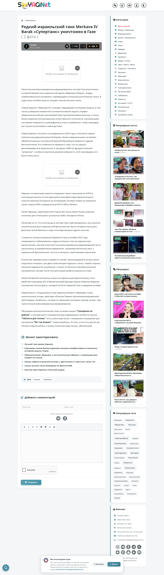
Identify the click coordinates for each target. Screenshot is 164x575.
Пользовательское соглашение (130, 532)
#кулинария (133, 458)
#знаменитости (133, 448)
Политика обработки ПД (127, 536)
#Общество (119, 425)
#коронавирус (119, 458)
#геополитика (120, 443)
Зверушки (123, 84)
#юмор (117, 498)
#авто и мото (119, 433)
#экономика (131, 494)
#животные (134, 444)
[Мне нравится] (89, 46)
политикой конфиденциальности (69, 569)
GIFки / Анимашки (127, 37)
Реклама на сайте (124, 524)
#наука (116, 463)
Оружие (122, 72)
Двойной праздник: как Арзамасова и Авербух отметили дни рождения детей (128, 204)
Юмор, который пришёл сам (126, 348)
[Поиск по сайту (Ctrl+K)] (5, 567)
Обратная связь (123, 519)
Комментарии (123, 515)
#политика (130, 468)
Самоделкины (124, 87)
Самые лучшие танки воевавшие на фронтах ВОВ (48, 365)
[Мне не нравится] (97, 46)
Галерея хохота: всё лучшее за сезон (127, 151)
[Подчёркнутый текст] (33, 427)
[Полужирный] (24, 427)
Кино (120, 45)
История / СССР (125, 103)
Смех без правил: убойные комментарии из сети (127, 230)
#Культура (117, 420)
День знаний (124, 26)
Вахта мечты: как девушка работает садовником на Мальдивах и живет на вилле (127, 401)
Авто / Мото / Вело (126, 64)
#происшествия (120, 477)
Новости (122, 99)
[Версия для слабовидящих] (129, 5)
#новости (128, 462)
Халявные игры (125, 114)
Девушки (122, 53)
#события (134, 481)
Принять (115, 564)
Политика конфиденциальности (130, 540)
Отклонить (100, 564)
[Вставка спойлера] (54, 427)
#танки (37, 379)
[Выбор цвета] (45, 427)
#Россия (132, 425)
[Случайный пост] (115, 5)
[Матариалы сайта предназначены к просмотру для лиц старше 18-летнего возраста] (117, 547)
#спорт (126, 485)
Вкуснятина (123, 80)
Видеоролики (124, 34)
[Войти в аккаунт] (136, 5)
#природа (129, 472)
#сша (135, 485)
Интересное (123, 107)
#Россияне (118, 429)
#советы (117, 485)
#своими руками (121, 481)
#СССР (128, 429)
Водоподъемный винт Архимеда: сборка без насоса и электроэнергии (128, 374)
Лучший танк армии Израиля (38, 344)
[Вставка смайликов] (41, 427)
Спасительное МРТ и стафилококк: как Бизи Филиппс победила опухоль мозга (128, 321)
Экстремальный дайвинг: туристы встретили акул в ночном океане (128, 257)
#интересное (120, 453)
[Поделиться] (67, 46)
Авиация (122, 76)
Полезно (122, 111)
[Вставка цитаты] (50, 427)
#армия (135, 438)
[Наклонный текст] (28, 427)
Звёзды (121, 49)
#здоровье (119, 448)
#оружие (117, 468)
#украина (118, 490)
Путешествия (124, 91)
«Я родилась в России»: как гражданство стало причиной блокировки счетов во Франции (128, 177)
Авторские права (124, 528)
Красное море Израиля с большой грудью (44, 370)
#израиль (48, 379)
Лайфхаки (123, 95)
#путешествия (135, 477)
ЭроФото (122, 57)
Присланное (30, 20)
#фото (128, 489)
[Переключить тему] (143, 5)
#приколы (118, 473)
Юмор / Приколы (126, 30)
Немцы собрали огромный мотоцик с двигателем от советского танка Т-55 (59, 361)
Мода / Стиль (124, 61)
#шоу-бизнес (119, 494)
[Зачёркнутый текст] (37, 427)
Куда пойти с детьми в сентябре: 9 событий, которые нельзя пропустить (128, 295)
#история (134, 453)
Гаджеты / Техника (127, 68)
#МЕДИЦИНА (129, 420)
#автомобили (121, 438)
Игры (120, 41)
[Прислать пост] (122, 5)
